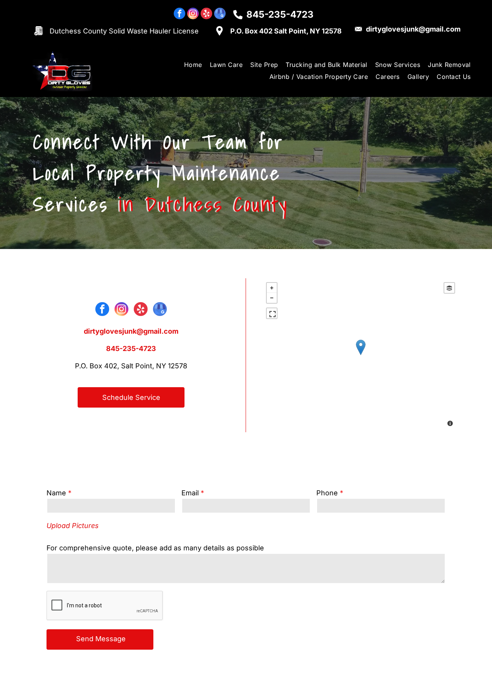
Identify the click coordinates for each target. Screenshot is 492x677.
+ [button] (272, 288)
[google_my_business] (220, 14)
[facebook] (179, 14)
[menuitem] (193, 64)
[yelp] (206, 14)
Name (56, 493)
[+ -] (360, 355)
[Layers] (449, 288)
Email (190, 493)
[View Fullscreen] (272, 313)
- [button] (272, 298)
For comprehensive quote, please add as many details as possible (155, 548)
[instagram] (193, 14)
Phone (327, 493)
